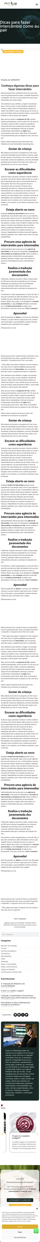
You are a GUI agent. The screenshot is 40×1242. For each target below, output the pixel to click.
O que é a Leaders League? (12, 991)
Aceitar (20, 1227)
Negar (20, 1232)
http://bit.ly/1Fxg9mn (11, 367)
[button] (37, 1209)
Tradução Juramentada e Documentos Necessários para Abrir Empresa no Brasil (18, 997)
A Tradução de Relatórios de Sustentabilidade (13, 985)
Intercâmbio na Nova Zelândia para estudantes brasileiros (15, 1004)
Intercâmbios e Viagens (13, 51)
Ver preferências (20, 1237)
